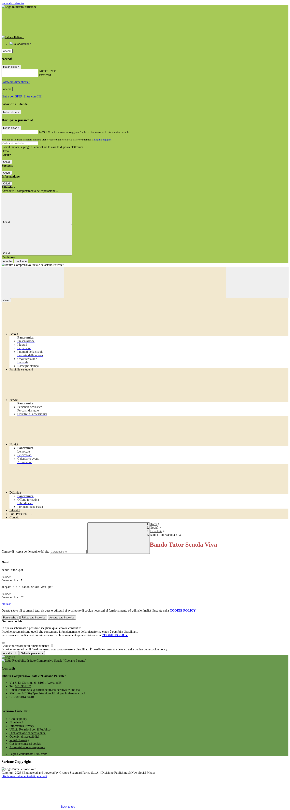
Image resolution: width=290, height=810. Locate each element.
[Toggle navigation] (33, 282)
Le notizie (156, 531)
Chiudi (6, 161)
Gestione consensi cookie (25, 743)
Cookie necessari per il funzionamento (26, 645)
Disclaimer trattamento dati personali (24, 776)
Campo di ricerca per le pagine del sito (25, 551)
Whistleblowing (19, 740)
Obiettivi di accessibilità (24, 736)
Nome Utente (47, 70)
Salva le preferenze (32, 653)
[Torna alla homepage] (145, 265)
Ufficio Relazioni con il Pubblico (30, 729)
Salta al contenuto (13, 3)
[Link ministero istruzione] (19, 6)
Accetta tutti (61, 617)
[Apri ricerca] (257, 282)
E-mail (43, 132)
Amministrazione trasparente (27, 747)
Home (153, 524)
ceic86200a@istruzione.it (49, 689)
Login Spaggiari (102, 139)
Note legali (16, 722)
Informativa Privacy (21, 726)
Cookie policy (18, 718)
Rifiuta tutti (33, 617)
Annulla (7, 261)
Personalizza (10, 617)
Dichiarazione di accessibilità (27, 733)
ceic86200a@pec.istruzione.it (51, 693)
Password (45, 75)
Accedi (7, 51)
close (6, 300)
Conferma (21, 261)
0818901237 (23, 686)
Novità (154, 527)
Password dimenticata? (16, 82)
